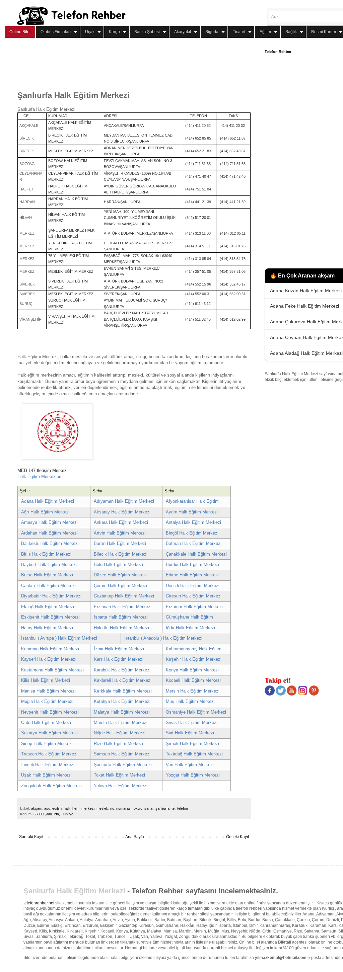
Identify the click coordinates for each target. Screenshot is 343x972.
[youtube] (292, 694)
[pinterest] (314, 694)
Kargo (114, 31)
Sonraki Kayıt (31, 836)
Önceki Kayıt (237, 836)
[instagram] (303, 694)
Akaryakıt (182, 31)
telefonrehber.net (38, 903)
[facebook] (270, 694)
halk (67, 808)
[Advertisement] (139, 65)
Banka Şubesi (147, 31)
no (112, 808)
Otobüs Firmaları (56, 31)
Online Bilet (19, 31)
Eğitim (265, 31)
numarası (124, 808)
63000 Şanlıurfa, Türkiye (53, 814)
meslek (102, 808)
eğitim (57, 808)
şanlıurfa (162, 808)
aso (47, 808)
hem (75, 808)
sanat (148, 808)
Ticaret (239, 31)
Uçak (89, 31)
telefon (182, 808)
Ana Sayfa (134, 836)
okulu (138, 808)
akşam (36, 808)
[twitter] (281, 694)
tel (173, 808)
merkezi (87, 808)
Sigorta (211, 31)
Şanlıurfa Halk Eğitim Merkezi (75, 891)
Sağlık (291, 31)
